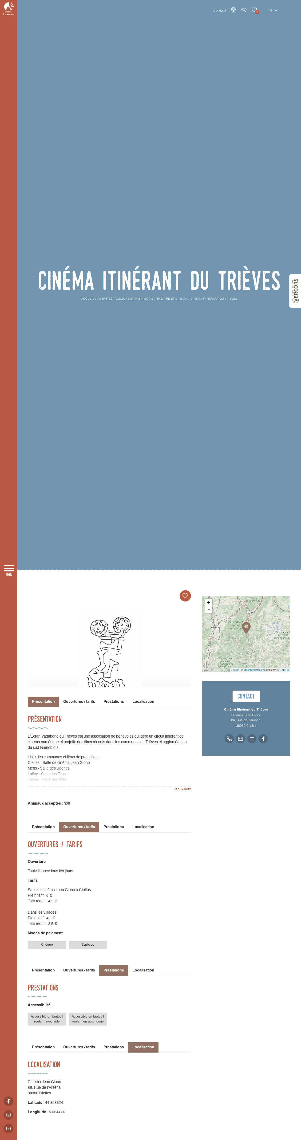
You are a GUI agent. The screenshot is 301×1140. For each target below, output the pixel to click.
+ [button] (208, 602)
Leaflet (235, 670)
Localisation (143, 702)
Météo (244, 10)
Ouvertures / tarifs (79, 702)
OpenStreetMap (253, 670)
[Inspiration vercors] (295, 291)
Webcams (233, 10)
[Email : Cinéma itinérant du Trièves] (240, 738)
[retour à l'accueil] (8, 9)
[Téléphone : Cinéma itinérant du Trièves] (229, 738)
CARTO (284, 670)
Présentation (43, 827)
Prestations (113, 702)
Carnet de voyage (254, 10)
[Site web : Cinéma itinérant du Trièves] (251, 738)
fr (270, 11)
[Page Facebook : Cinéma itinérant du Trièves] (263, 738)
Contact (219, 10)
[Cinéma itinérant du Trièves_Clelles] (109, 656)
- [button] (208, 609)
